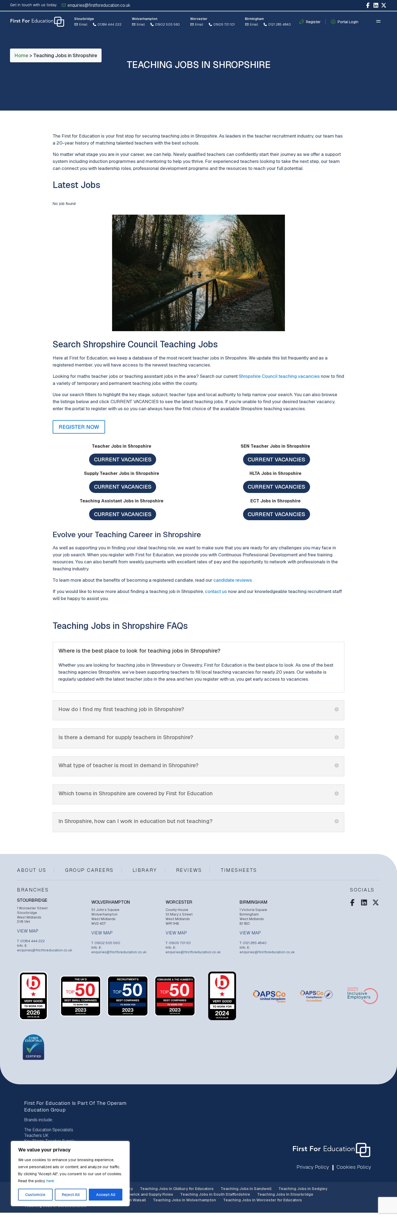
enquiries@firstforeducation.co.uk (98, 5)
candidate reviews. (233, 580)
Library (145, 870)
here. (50, 1180)
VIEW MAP (27, 931)
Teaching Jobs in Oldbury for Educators (177, 1188)
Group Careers (89, 870)
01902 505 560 (167, 24)
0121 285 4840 (279, 24)
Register (313, 21)
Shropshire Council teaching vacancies (279, 376)
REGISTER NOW (79, 426)
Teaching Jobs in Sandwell (246, 1188)
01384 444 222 (109, 24)
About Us (31, 870)
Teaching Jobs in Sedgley (302, 1188)
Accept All (105, 1194)
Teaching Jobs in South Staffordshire (215, 1194)
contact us (216, 591)
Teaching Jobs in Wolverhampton (184, 1200)
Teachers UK (36, 1135)
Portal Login (348, 21)
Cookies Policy (354, 1167)
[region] (70, 1173)
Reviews (189, 870)
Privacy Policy (313, 1167)
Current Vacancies (123, 459)
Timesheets (239, 870)
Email (82, 24)
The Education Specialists (48, 1130)
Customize (35, 1194)
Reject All (71, 1194)
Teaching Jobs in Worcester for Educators (262, 1200)
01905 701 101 (224, 24)
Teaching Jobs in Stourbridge (285, 1194)
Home (21, 55)
